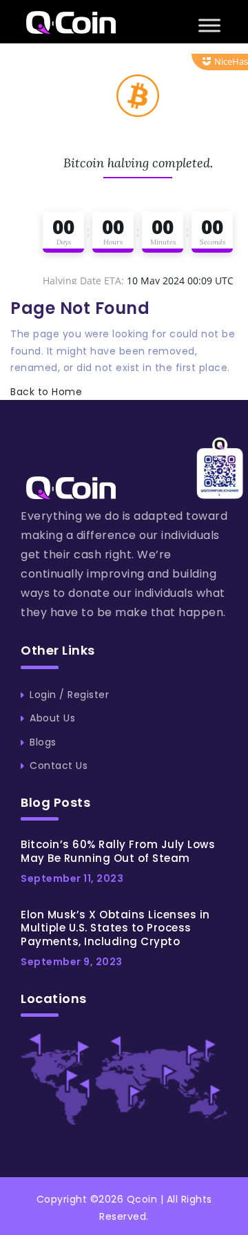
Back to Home (46, 392)
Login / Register (69, 694)
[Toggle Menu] (209, 25)
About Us (52, 718)
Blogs (43, 742)
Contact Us (58, 765)
